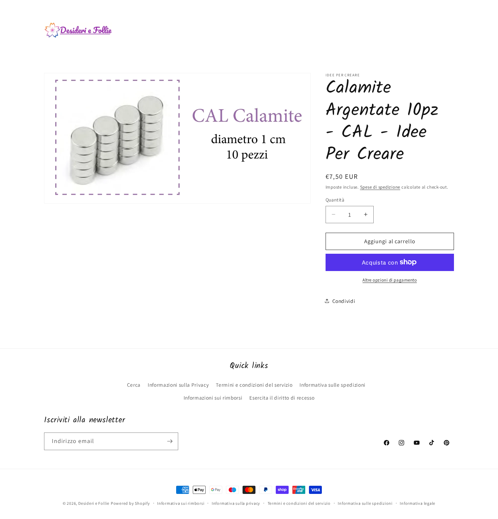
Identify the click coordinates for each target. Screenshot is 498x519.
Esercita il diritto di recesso (281, 397)
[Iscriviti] (170, 441)
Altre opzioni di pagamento (389, 280)
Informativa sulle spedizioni (332, 384)
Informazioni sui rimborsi (213, 397)
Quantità (335, 199)
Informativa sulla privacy (236, 503)
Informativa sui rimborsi (180, 503)
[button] (171, 14)
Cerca (134, 384)
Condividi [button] (343, 300)
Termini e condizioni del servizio (254, 384)
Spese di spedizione (380, 187)
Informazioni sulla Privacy (178, 384)
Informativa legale (417, 503)
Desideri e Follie (93, 503)
